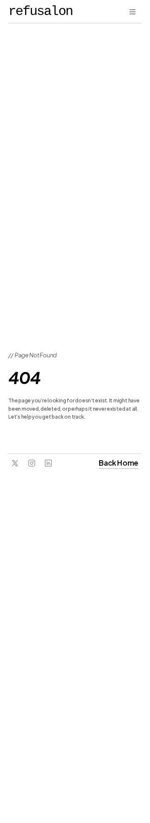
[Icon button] (15, 463)
